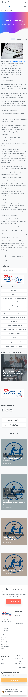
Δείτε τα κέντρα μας (7, 10)
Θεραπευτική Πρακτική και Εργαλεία (14, 317)
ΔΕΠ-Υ (10, 24)
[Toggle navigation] (25, 6)
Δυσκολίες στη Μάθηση (14, 302)
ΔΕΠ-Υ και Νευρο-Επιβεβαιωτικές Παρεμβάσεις (12, 459)
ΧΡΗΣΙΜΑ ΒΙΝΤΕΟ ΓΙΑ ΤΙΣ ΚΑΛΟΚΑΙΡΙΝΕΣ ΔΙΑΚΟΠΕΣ (10, 538)
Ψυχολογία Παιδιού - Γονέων (14, 346)
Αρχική (4, 24)
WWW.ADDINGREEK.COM (17, 61)
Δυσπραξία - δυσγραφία (14, 306)
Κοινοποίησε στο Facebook (15, 256)
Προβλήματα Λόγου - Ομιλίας (14, 325)
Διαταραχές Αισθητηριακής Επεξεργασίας (14, 298)
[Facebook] (3, 2)
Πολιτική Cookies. (9, 694)
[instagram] (8, 2)
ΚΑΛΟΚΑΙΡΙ (14, 321)
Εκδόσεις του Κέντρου (14, 310)
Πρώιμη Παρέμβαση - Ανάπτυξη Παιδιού (14, 329)
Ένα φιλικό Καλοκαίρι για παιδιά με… (13, 570)
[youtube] (5, 2)
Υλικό (14, 337)
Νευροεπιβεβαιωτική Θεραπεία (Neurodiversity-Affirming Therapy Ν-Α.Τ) (14, 502)
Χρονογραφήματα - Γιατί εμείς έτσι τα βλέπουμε (14, 342)
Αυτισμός (14, 290)
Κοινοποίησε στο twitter (15, 261)
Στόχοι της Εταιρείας (14, 333)
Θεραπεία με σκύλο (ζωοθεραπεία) (14, 313)
